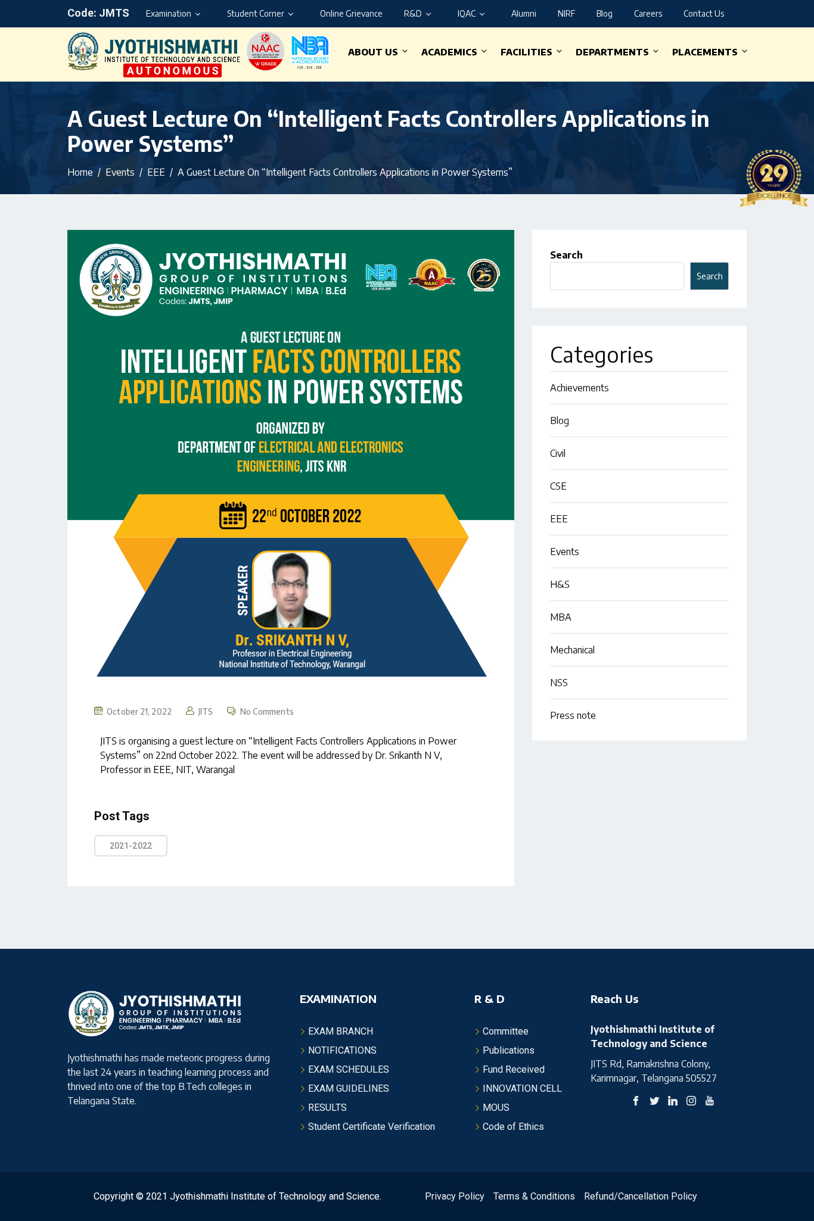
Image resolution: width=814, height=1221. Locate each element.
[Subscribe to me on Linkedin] (673, 1102)
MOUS (496, 1107)
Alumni (523, 13)
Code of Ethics (513, 1126)
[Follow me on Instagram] (691, 1102)
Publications (509, 1050)
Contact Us (703, 13)
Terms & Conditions (534, 1196)
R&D (413, 13)
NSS (559, 683)
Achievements (579, 388)
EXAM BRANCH (340, 1031)
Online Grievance (351, 13)
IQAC (467, 13)
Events (564, 551)
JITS (205, 711)
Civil (558, 453)
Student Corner (255, 13)
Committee (506, 1031)
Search (566, 255)
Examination (168, 13)
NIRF (566, 13)
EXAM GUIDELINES (348, 1088)
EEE (559, 519)
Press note (573, 715)
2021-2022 (131, 846)
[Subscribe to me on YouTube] (709, 1102)
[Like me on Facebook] (636, 1102)
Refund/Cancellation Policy (640, 1196)
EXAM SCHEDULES (348, 1069)
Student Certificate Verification (371, 1126)
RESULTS (327, 1107)
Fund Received (514, 1069)
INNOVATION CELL (522, 1088)
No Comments (267, 711)
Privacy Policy (454, 1196)
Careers (648, 13)
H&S (560, 584)
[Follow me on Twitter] (654, 1102)
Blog (604, 13)
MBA (560, 617)
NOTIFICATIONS (342, 1050)
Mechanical (572, 650)
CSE (558, 486)
